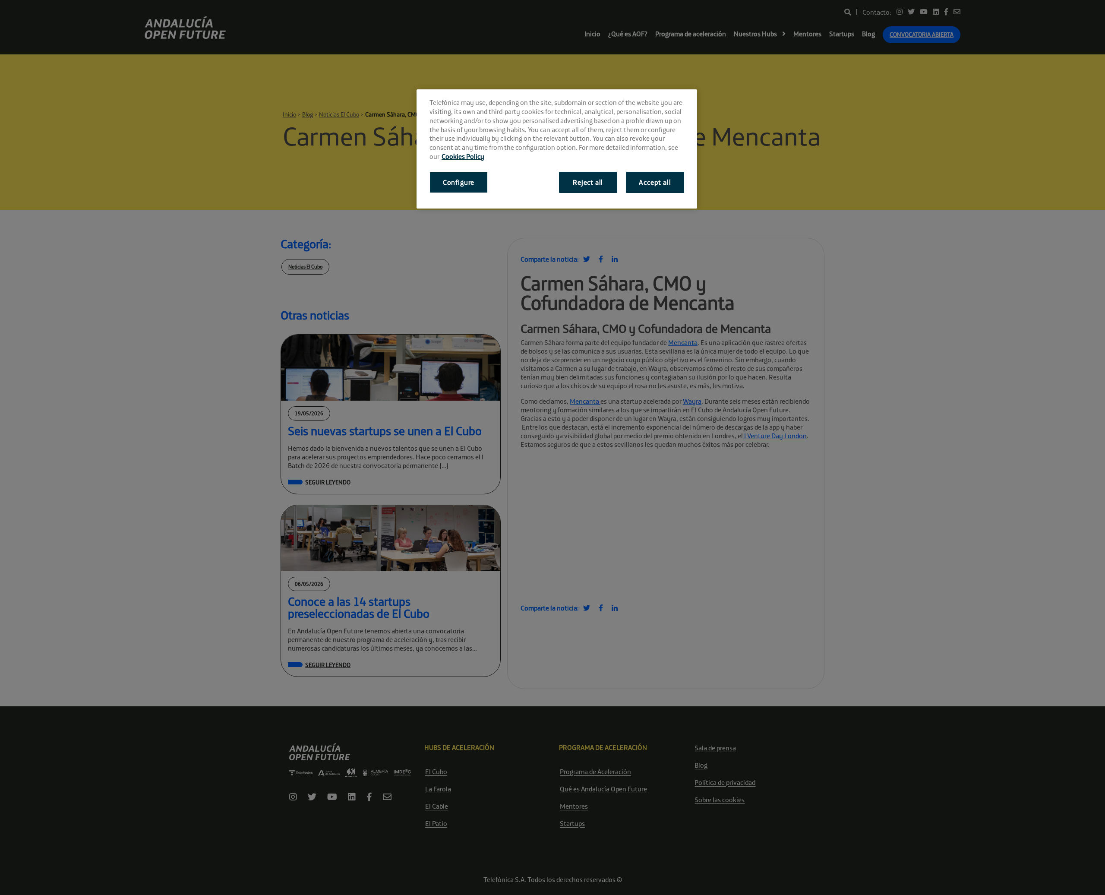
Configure (458, 182)
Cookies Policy (463, 156)
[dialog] (557, 148)
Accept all (655, 182)
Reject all (588, 182)
